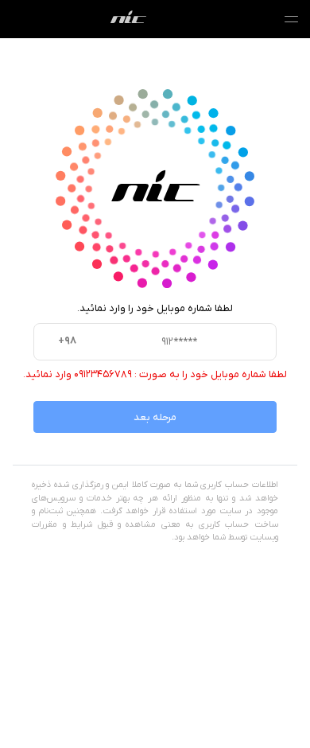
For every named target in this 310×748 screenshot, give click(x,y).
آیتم (128, 19)
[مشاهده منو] (291, 19)
